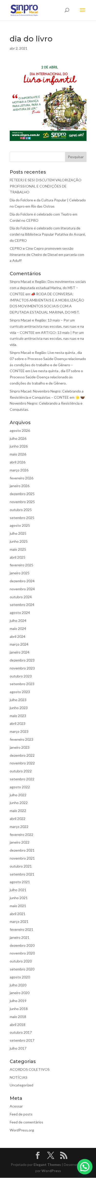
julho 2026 (18, 438)
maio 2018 (18, 1016)
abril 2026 (17, 462)
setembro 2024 (22, 604)
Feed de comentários (26, 1122)
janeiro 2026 (19, 486)
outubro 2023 (21, 676)
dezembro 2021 (22, 850)
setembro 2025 (22, 517)
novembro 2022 (22, 763)
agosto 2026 (20, 430)
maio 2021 (18, 906)
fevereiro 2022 (21, 834)
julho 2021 (18, 890)
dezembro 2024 (22, 581)
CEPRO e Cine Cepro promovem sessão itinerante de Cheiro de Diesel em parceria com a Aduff (47, 254)
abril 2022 (17, 818)
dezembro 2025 (22, 494)
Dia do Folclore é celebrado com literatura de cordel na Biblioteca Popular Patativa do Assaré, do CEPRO (48, 234)
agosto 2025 (20, 525)
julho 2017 (18, 1048)
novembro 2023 (22, 668)
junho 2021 (19, 898)
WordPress (51, 1170)
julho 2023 (18, 700)
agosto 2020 (20, 977)
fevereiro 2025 (21, 565)
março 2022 (19, 826)
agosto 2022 (20, 787)
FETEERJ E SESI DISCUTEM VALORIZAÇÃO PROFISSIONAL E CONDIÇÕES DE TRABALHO (45, 186)
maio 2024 (18, 628)
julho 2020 (18, 985)
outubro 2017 (21, 1032)
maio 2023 (18, 715)
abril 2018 (17, 1024)
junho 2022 (19, 802)
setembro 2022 (22, 779)
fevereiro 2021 (21, 929)
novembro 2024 (22, 589)
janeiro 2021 (19, 937)
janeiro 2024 (19, 652)
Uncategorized (21, 1085)
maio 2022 (18, 810)
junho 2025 (19, 541)
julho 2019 (18, 1000)
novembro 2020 (22, 953)
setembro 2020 (22, 969)
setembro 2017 (22, 1040)
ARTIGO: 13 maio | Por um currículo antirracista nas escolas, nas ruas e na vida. (47, 338)
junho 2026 (19, 446)
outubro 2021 (21, 866)
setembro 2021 (22, 874)
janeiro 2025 (19, 573)
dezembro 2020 (22, 945)
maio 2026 (18, 454)
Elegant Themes (47, 1164)
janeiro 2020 (19, 992)
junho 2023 (19, 708)
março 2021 (19, 921)
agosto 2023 (20, 692)
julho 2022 (18, 795)
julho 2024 (18, 620)
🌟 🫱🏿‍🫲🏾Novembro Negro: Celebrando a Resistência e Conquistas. (47, 403)
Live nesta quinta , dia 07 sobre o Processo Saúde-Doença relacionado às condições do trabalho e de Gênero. (46, 377)
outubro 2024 (21, 597)
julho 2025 (18, 533)
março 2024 (19, 644)
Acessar (16, 1106)
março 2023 (19, 731)
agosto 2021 (20, 882)
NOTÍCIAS (18, 1077)
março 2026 (19, 470)
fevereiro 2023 (21, 739)
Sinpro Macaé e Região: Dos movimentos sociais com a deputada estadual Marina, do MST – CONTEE (48, 287)
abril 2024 (17, 636)
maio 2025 (18, 549)
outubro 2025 (21, 509)
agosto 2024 (20, 612)
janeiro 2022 (19, 842)
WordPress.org (22, 1130)
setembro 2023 (22, 684)
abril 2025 (17, 557)
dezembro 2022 (22, 755)
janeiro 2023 (19, 747)
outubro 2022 (21, 771)
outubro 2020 (21, 961)
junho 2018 (19, 1008)
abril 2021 (17, 914)
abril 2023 (17, 723)
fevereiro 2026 (21, 478)
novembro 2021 (22, 858)
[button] (84, 1166)
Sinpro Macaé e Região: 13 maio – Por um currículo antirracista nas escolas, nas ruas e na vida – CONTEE (47, 326)
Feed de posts (21, 1114)
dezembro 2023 (22, 660)
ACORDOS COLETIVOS (30, 1069)
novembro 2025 (22, 501)
